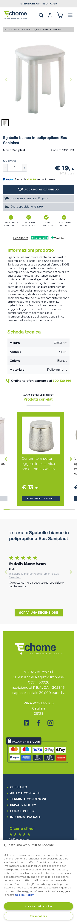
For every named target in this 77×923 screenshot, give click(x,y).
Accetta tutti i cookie (38, 906)
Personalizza (38, 915)
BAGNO (17, 29)
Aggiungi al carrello (40, 498)
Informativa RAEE (24, 817)
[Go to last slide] (6, 459)
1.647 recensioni (19, 839)
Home (7, 29)
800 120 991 (62, 381)
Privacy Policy (21, 805)
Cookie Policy (21, 811)
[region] (38, 881)
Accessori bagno (31, 29)
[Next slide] (71, 79)
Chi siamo (17, 787)
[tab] (7, 509)
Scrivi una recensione (38, 612)
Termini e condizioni (26, 799)
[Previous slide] (6, 79)
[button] (5, 122)
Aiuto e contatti (23, 793)
